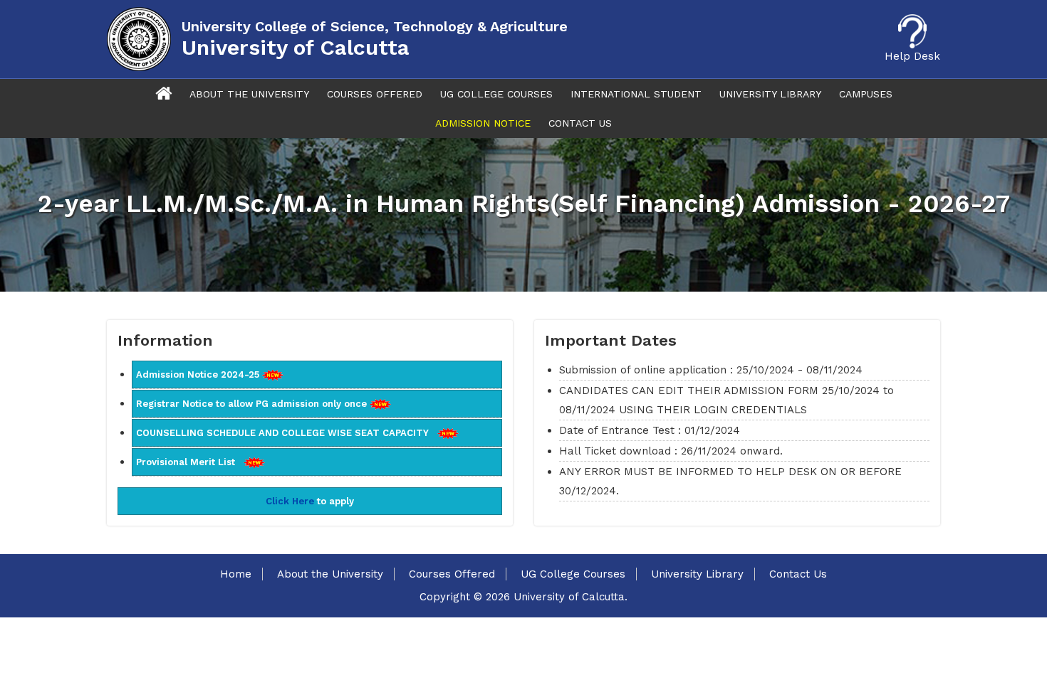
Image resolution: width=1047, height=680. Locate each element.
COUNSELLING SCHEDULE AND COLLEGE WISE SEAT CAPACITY (286, 432)
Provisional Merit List (190, 462)
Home (235, 574)
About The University (249, 94)
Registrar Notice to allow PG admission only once (253, 403)
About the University (330, 574)
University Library (770, 94)
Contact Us (580, 123)
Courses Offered (374, 94)
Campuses (865, 94)
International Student (636, 94)
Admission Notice (483, 123)
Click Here (290, 501)
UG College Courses (496, 94)
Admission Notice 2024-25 (199, 374)
